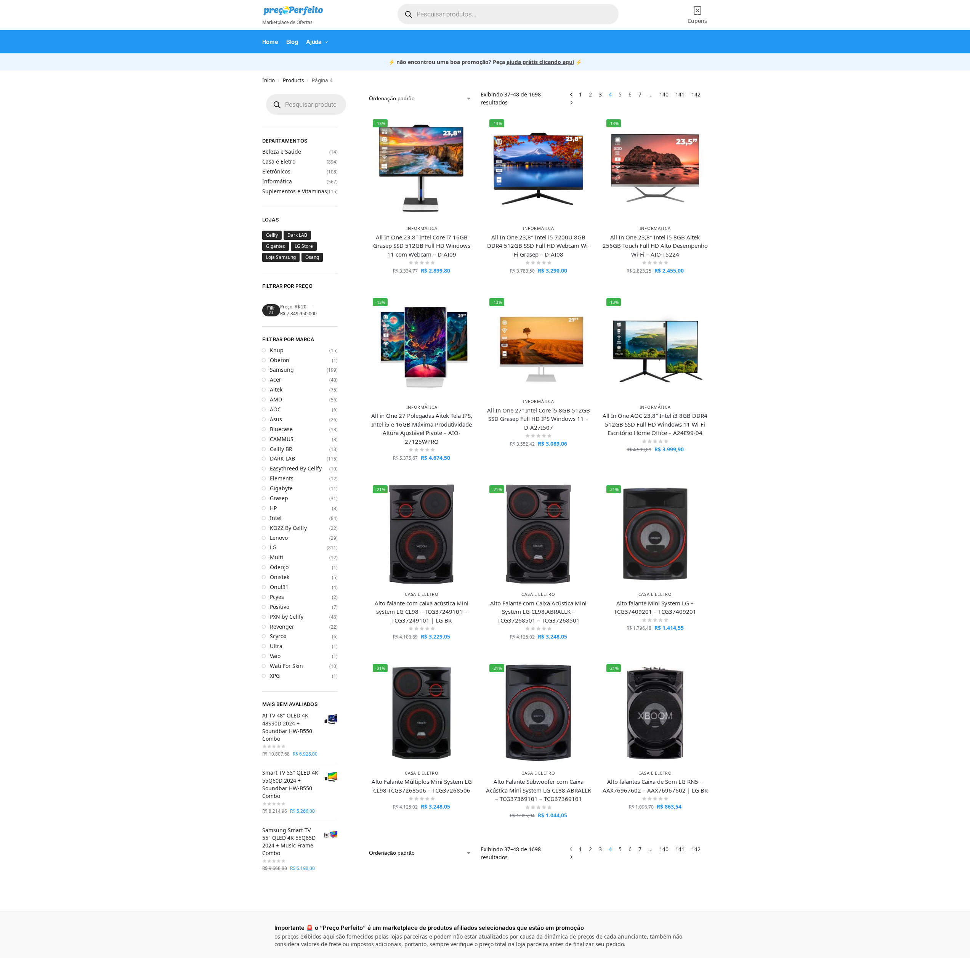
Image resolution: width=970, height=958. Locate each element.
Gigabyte (281, 488)
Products (293, 80)
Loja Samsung (281, 257)
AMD (276, 399)
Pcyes (277, 596)
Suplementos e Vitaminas (294, 191)
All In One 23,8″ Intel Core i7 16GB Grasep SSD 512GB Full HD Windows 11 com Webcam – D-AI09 (421, 245)
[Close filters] (351, 100)
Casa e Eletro (421, 594)
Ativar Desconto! (422, 286)
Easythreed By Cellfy (296, 468)
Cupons (697, 20)
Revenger (282, 626)
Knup (277, 350)
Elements (281, 478)
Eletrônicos (276, 171)
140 (664, 94)
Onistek (279, 577)
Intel (276, 518)
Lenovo (279, 537)
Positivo (279, 606)
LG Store (304, 246)
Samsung (282, 369)
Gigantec (275, 246)
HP (273, 508)
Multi (276, 557)
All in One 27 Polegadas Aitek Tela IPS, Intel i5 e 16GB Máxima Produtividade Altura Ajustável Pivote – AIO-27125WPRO (421, 428)
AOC (275, 409)
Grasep (279, 498)
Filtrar (271, 310)
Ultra (276, 646)
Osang (312, 257)
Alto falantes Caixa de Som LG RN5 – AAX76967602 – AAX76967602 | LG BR (655, 786)
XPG (275, 675)
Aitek (276, 389)
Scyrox (278, 636)
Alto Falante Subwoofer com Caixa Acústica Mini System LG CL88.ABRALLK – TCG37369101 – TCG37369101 (538, 790)
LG (273, 547)
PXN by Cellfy (286, 616)
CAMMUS (281, 439)
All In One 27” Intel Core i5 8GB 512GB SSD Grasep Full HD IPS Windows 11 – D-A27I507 (538, 418)
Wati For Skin (286, 665)
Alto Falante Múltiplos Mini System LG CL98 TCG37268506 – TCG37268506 (422, 786)
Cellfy (272, 235)
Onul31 (279, 587)
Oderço (279, 567)
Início (268, 80)
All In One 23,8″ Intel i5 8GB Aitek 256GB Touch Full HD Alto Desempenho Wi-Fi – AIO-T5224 (655, 245)
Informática (422, 228)
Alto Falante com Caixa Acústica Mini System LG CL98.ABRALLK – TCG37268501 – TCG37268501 (538, 611)
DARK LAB (282, 458)
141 (680, 94)
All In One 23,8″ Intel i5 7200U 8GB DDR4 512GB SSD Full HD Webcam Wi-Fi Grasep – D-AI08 (538, 245)
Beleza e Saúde (281, 151)
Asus (276, 419)
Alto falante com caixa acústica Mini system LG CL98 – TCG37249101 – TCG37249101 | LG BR (421, 611)
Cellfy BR (281, 449)
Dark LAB (297, 235)
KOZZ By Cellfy (288, 527)
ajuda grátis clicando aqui (540, 62)
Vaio (275, 656)
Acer (275, 379)
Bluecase (281, 429)
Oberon (279, 360)
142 (696, 94)
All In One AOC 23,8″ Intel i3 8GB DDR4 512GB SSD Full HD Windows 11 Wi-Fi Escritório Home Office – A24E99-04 (655, 424)
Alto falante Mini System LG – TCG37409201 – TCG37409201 (655, 607)
